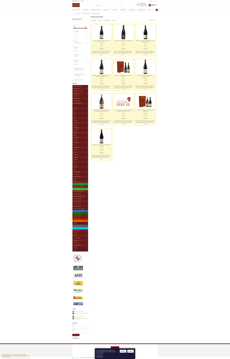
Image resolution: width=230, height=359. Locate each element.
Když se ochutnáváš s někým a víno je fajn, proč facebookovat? (81, 319)
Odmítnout (123, 351)
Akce (81, 33)
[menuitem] (76, 9)
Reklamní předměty (77, 218)
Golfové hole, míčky (77, 213)
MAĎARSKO (76, 130)
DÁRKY (75, 169)
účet (83, 1)
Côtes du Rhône (81, 75)
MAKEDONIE (76, 132)
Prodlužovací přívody (77, 201)
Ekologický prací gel (77, 245)
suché (81, 56)
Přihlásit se (75, 334)
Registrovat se (74, 1)
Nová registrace (75, 337)
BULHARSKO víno (77, 98)
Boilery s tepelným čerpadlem (79, 196)
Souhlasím (130, 351)
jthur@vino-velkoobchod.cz (79, 311)
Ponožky (75, 223)
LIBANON (75, 125)
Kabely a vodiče (76, 203)
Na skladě (81, 31)
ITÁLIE (75, 115)
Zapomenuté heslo (75, 338)
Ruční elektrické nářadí (78, 198)
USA (74, 162)
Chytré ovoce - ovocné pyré (79, 186)
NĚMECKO (75, 140)
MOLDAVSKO (76, 137)
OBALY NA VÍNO (76, 174)
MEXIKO (75, 135)
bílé (81, 48)
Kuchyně (75, 247)
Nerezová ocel (76, 233)
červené (81, 50)
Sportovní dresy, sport (78, 228)
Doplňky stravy (76, 240)
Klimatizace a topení (77, 194)
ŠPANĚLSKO (76, 159)
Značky (75, 250)
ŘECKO (75, 152)
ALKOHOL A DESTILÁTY (78, 86)
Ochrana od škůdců (77, 238)
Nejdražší (100, 20)
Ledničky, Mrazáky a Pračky (79, 191)
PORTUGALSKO (76, 147)
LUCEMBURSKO (76, 127)
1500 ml (81, 64)
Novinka (81, 35)
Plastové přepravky (77, 206)
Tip (81, 37)
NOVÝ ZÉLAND (76, 142)
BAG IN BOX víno (76, 88)
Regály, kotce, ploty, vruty (78, 211)
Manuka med (76, 181)
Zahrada (75, 235)
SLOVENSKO (76, 154)
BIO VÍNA (75, 167)
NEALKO (75, 164)
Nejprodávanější (107, 20)
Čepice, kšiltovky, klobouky (79, 220)
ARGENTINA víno (76, 93)
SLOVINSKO (76, 157)
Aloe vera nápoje (77, 189)
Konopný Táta (76, 243)
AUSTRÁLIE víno (76, 96)
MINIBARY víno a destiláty (78, 91)
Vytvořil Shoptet (76, 357)
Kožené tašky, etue (77, 216)
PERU (75, 145)
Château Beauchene (81, 42)
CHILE (75, 110)
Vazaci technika (76, 230)
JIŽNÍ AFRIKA (76, 123)
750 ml (81, 62)
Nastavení (99, 356)
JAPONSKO (76, 120)
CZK (155, 1)
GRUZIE (75, 108)
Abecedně (114, 20)
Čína (74, 113)
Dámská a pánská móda (78, 225)
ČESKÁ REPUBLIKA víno (78, 103)
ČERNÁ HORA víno (77, 100)
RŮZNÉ (75, 179)
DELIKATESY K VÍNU (77, 171)
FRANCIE (75, 105)
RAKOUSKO (76, 149)
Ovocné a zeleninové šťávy (78, 184)
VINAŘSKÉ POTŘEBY (77, 176)
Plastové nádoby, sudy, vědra (79, 208)
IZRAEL (75, 118)
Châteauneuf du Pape (81, 70)
